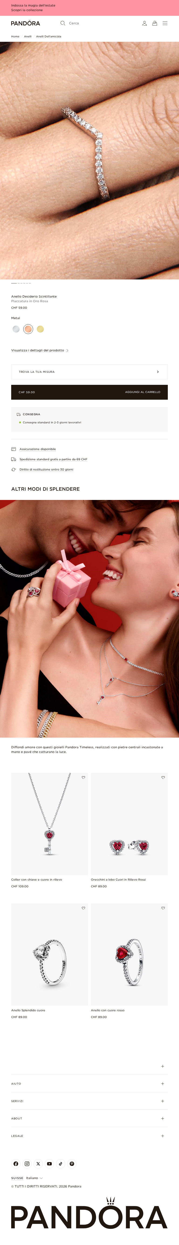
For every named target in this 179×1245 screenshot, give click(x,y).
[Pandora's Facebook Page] (16, 1163)
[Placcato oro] (40, 329)
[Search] (63, 23)
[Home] (25, 23)
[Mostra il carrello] (155, 23)
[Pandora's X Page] (38, 1163)
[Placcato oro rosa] (28, 329)
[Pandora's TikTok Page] (60, 1163)
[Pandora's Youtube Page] (49, 1163)
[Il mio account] (144, 23)
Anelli (27, 36)
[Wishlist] (83, 777)
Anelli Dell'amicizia (48, 36)
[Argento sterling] (16, 329)
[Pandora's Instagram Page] (27, 1163)
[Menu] (165, 23)
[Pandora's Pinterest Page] (71, 1163)
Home (15, 36)
